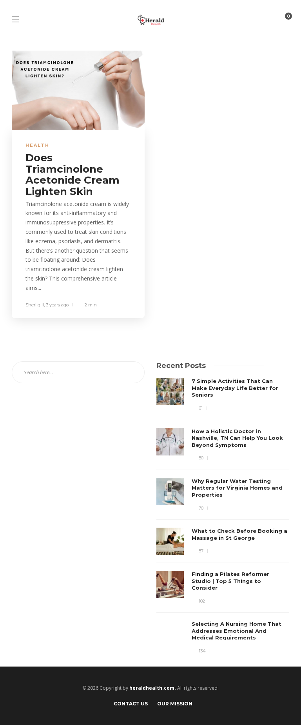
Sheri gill (34, 305)
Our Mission (174, 704)
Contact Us (131, 704)
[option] (222, 516)
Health (37, 145)
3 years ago (57, 305)
